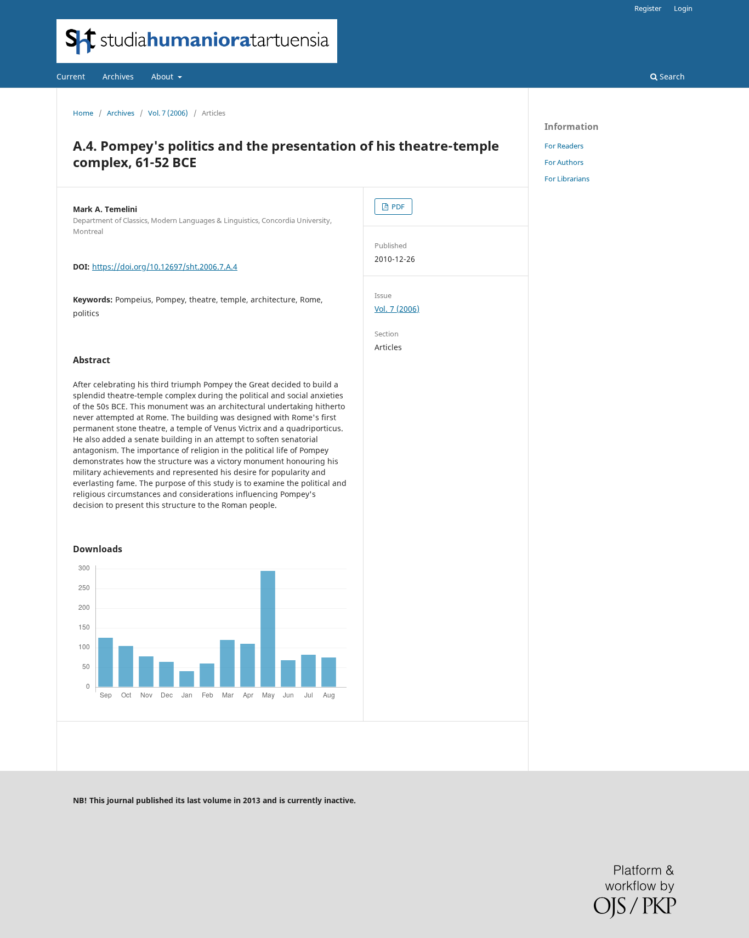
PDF (397, 206)
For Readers (563, 146)
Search (671, 76)
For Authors (563, 162)
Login (683, 8)
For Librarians (566, 179)
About (163, 76)
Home (83, 113)
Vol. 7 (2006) (168, 113)
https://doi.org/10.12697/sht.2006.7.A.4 (164, 266)
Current (70, 76)
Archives (118, 76)
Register (647, 8)
